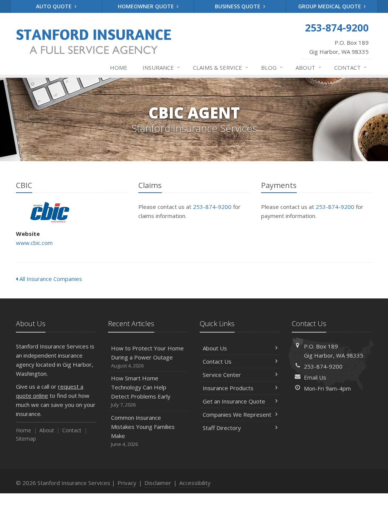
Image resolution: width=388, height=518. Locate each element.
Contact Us (217, 361)
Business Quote (238, 6)
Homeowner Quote (146, 6)
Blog (272, 67)
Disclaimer (157, 483)
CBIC (50, 212)
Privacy (126, 483)
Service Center (222, 374)
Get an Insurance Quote (234, 401)
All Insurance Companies (50, 279)
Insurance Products (228, 388)
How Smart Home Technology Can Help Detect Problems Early (141, 391)
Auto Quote (54, 6)
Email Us (315, 377)
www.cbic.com (34, 242)
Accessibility (195, 483)
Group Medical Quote (330, 6)
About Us (215, 348)
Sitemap (26, 438)
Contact (350, 67)
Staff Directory (222, 428)
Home (118, 67)
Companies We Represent (237, 414)
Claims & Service (220, 67)
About (308, 67)
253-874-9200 (212, 206)
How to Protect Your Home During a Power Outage (147, 356)
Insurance (161, 67)
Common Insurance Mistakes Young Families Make (143, 430)
